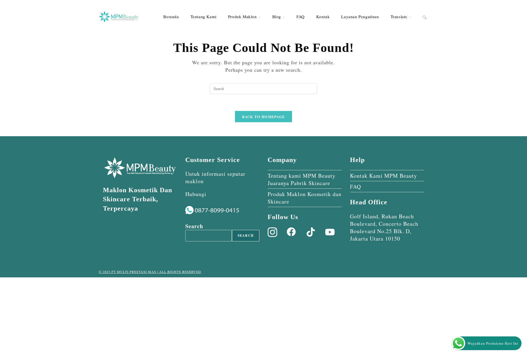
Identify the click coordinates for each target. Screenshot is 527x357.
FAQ (355, 186)
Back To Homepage (263, 116)
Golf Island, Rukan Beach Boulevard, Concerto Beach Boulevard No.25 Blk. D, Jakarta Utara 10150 (384, 227)
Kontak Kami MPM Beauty (383, 175)
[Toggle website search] (424, 16)
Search (194, 226)
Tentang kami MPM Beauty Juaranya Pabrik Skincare (301, 179)
